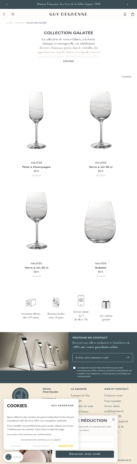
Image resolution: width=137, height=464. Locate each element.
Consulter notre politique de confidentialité (29, 434)
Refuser (16, 446)
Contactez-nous (113, 396)
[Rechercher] (13, 14)
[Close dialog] (113, 419)
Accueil (10, 22)
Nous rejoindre (112, 401)
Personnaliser (41, 446)
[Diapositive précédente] (7, 4)
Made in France (79, 412)
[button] (13, 457)
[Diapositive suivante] (127, 4)
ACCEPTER (66, 446)
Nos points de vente (82, 406)
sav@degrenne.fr (114, 411)
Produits (20, 22)
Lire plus (68, 61)
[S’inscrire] (127, 357)
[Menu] (4, 14)
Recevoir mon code (84, 454)
